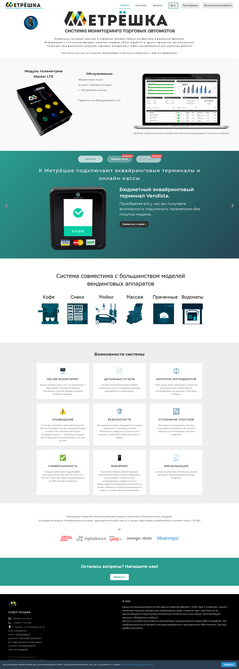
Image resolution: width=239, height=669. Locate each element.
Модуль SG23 (121, 158)
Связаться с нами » (134, 224)
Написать (119, 577)
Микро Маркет (150, 158)
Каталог (157, 5)
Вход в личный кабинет (218, 5)
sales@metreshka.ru (22, 618)
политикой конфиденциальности (136, 664)
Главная (124, 5)
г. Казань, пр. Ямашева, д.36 (28, 627)
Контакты (141, 5)
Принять (228, 664)
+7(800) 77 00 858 (22, 623)
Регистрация (190, 5)
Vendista (90, 159)
